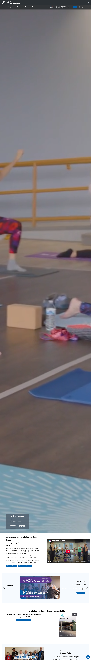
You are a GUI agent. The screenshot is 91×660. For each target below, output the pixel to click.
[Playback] (49, 561)
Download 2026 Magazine (23, 620)
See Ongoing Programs (25, 565)
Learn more (24, 592)
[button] (8, 7)
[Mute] (51, 561)
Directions (13, 527)
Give (75, 7)
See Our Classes (11, 565)
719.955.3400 (22, 526)
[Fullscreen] (88, 561)
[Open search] (89, 2)
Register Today (84, 7)
